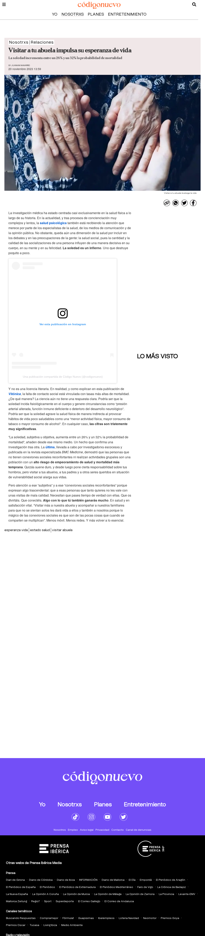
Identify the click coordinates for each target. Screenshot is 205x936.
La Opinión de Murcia (76, 894)
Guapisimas (86, 918)
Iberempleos (106, 918)
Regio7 (35, 901)
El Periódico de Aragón (170, 880)
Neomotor (150, 918)
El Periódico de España (21, 887)
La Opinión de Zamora (140, 894)
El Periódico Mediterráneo (116, 887)
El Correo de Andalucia (119, 901)
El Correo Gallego (89, 901)
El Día (132, 880)
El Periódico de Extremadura (77, 887)
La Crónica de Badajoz (171, 887)
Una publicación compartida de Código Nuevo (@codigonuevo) (63, 376)
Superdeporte (65, 901)
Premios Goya (170, 918)
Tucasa (34, 925)
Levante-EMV (186, 894)
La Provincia (166, 894)
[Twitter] (184, 203)
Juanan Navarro (20, 65)
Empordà (146, 880)
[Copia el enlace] (166, 203)
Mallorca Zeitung (16, 901)
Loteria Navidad (129, 918)
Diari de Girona (15, 880)
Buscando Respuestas (21, 918)
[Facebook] (193, 203)
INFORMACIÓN (88, 880)
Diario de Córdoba (41, 880)
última (50, 447)
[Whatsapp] (175, 203)
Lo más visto (157, 356)
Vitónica (14, 393)
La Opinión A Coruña (45, 894)
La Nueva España (17, 894)
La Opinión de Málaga (108, 894)
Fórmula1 (68, 918)
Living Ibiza (50, 925)
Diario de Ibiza (66, 880)
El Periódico (47, 887)
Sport (47, 901)
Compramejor (49, 918)
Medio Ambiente (72, 925)
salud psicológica (53, 223)
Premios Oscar (15, 925)
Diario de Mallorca (113, 880)
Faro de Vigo (145, 887)
